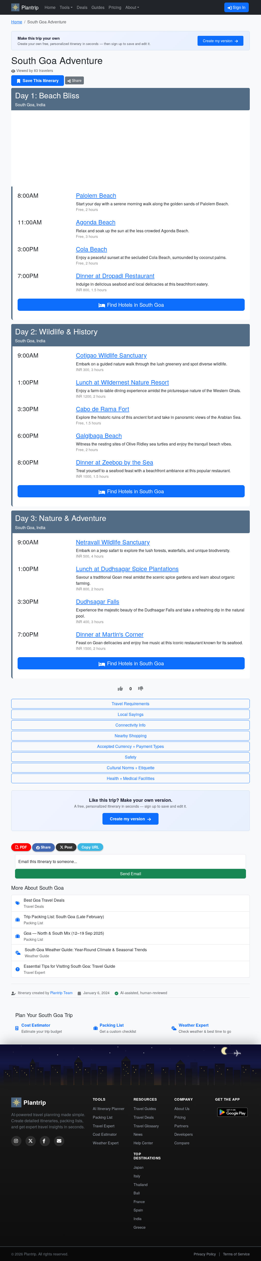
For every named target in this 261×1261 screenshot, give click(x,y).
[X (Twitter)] (30, 1141)
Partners (181, 1125)
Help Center (143, 1142)
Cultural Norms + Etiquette (130, 768)
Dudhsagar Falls (97, 601)
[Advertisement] (130, 148)
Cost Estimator (105, 1134)
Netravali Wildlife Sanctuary (113, 541)
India (137, 1218)
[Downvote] (140, 688)
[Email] (59, 1141)
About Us (181, 1108)
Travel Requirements (130, 703)
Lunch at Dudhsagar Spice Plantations (127, 568)
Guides (98, 7)
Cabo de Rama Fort (102, 408)
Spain (138, 1209)
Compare (181, 1142)
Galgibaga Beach (99, 435)
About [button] (130, 7)
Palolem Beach (96, 195)
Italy (137, 1175)
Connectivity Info (130, 725)
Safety (130, 757)
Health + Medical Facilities (130, 778)
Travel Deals (144, 1117)
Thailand (141, 1184)
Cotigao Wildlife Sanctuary (111, 355)
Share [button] (45, 847)
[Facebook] (45, 1141)
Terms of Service (236, 1253)
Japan (138, 1167)
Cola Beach (91, 248)
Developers (183, 1134)
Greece (140, 1227)
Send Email (130, 873)
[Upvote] (120, 688)
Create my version (218, 40)
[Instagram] (16, 1141)
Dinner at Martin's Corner (109, 634)
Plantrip (29, 7)
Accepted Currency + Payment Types (130, 746)
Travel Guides (145, 1108)
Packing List (102, 1117)
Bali (137, 1192)
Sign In (238, 7)
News (138, 1134)
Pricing (115, 7)
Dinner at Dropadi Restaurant (115, 275)
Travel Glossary (146, 1125)
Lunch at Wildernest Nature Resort (122, 382)
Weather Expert (106, 1142)
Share (76, 80)
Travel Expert (103, 1125)
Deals (82, 7)
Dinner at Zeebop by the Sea (114, 462)
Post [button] (67, 847)
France (139, 1201)
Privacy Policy (205, 1253)
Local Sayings (130, 714)
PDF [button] (23, 847)
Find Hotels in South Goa (135, 304)
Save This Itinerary (40, 80)
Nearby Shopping (131, 736)
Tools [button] (65, 7)
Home (50, 7)
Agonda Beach (95, 222)
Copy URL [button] (90, 847)
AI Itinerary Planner (108, 1108)
